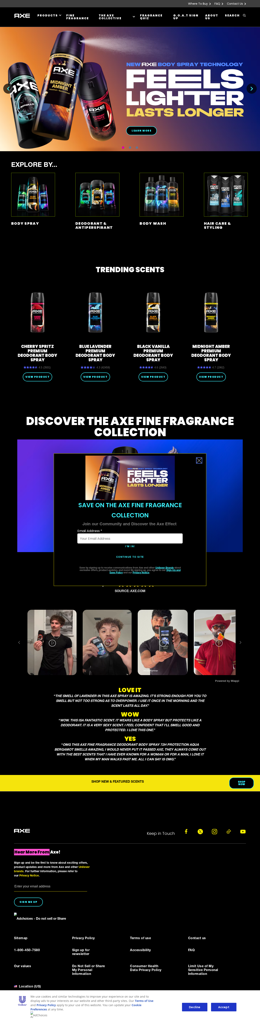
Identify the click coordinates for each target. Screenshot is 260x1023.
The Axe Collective (110, 16)
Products (47, 15)
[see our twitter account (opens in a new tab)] (200, 832)
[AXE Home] (22, 15)
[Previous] (8, 89)
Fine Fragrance (77, 16)
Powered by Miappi (227, 681)
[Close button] (199, 461)
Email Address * (89, 531)
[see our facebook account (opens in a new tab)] (186, 832)
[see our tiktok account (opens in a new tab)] (229, 832)
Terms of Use (144, 1001)
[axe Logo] (22, 831)
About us (211, 16)
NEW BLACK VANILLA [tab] (123, 147)
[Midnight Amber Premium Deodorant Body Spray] (211, 312)
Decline (194, 1007)
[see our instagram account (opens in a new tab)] (214, 832)
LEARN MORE (141, 130)
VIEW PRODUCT (37, 377)
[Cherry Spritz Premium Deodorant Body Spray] (37, 312)
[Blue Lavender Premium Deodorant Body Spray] (95, 312)
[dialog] (130, 519)
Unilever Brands (164, 568)
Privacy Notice (141, 572)
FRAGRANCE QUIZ (151, 16)
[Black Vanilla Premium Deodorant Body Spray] (153, 312)
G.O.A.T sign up (185, 16)
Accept (223, 1007)
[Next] (252, 89)
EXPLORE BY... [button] (34, 165)
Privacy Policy (46, 1005)
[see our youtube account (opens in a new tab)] (243, 832)
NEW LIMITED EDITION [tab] (130, 147)
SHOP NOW (241, 783)
